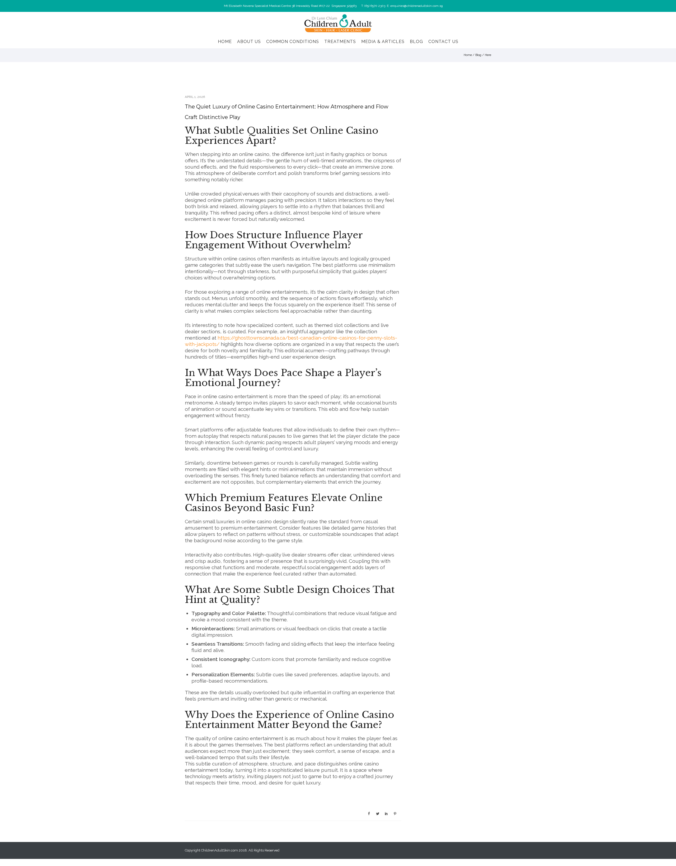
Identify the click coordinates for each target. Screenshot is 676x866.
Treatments (340, 41)
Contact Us (443, 41)
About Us (249, 41)
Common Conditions (292, 41)
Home (225, 41)
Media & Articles (383, 41)
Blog (416, 41)
